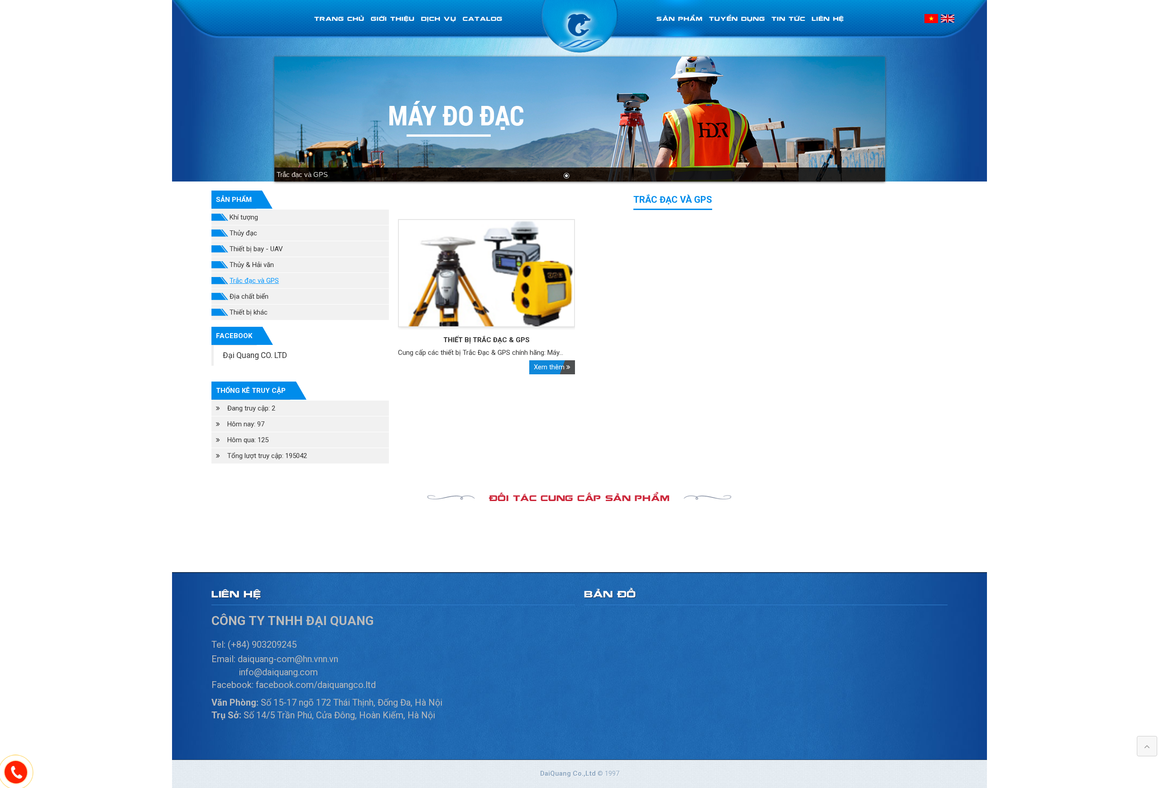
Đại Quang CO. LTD (255, 355)
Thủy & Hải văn (252, 265)
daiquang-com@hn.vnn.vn (289, 659)
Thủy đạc (243, 233)
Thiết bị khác (249, 312)
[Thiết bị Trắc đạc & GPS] (487, 273)
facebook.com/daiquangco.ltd (316, 684)
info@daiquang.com (278, 672)
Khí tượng (244, 217)
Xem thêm (550, 367)
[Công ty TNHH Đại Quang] (579, 27)
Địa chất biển (249, 296)
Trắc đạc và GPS (254, 281)
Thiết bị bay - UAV (256, 249)
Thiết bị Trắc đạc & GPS (486, 340)
